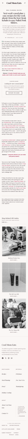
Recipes (19, 10)
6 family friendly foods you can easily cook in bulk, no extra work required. (14, 74)
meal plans (16, 200)
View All (5, 222)
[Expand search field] (25, 3)
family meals (10, 200)
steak (3, 203)
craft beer (11, 186)
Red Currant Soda (21, 188)
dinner (22, 199)
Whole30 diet (7, 122)
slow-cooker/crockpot (18, 202)
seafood (11, 202)
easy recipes (4, 200)
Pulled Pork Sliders (19, 181)
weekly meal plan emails (10, 66)
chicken (12, 199)
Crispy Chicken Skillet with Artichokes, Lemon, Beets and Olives (13, 126)
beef (9, 199)
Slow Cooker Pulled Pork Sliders (12, 68)
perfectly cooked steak (9, 140)
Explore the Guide (15, 93)
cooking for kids (17, 199)
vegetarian (7, 203)
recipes (7, 202)
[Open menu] (3, 3)
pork (20, 200)
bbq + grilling (4, 199)
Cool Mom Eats (14, 2)
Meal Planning (11, 10)
